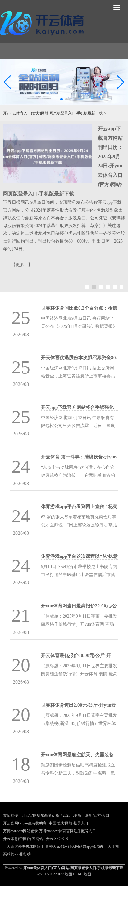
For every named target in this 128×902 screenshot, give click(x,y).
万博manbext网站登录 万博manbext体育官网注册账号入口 (49, 831)
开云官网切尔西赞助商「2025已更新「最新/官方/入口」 (67, 815)
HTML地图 (82, 874)
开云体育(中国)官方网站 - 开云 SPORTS (35, 839)
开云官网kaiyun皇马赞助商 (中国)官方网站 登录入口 (45, 823)
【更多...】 (21, 264)
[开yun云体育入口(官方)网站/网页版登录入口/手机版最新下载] (43, 22)
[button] (121, 82)
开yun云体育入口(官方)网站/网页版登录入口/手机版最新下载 (53, 113)
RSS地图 (65, 874)
